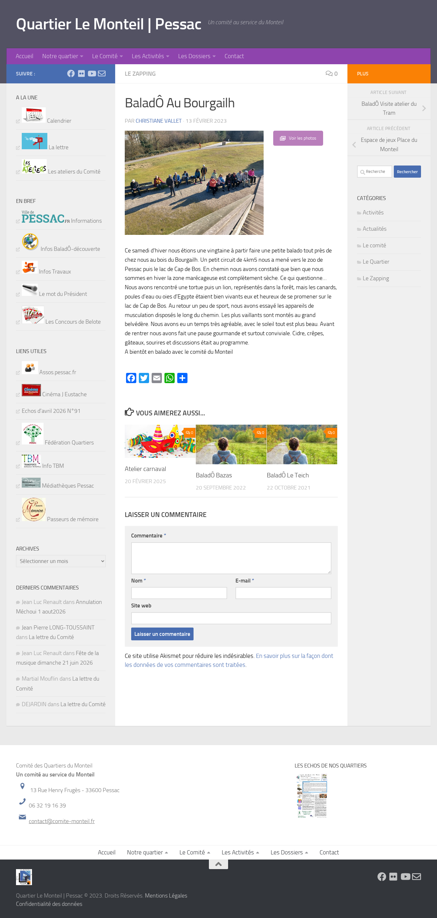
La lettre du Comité (51, 637)
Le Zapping (140, 73)
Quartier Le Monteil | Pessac (108, 24)
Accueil (24, 56)
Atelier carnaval (145, 469)
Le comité (374, 245)
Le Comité (105, 56)
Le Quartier (376, 261)
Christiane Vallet (159, 121)
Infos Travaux (54, 271)
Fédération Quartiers (69, 442)
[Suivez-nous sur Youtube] (91, 73)
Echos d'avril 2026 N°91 (51, 410)
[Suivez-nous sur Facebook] (71, 73)
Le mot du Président (62, 293)
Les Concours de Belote (72, 321)
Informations (86, 220)
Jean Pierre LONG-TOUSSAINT (58, 627)
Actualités (374, 228)
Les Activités (148, 56)
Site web (141, 605)
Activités (373, 212)
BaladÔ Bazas (214, 475)
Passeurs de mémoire (72, 519)
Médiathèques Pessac (67, 485)
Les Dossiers (194, 56)
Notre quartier (60, 56)
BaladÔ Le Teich (288, 475)
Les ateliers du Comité (73, 171)
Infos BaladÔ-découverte (69, 248)
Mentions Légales (166, 895)
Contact (234, 56)
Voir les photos (302, 138)
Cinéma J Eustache (64, 394)
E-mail (244, 580)
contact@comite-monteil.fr (62, 821)
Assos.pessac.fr (57, 372)
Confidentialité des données (49, 903)
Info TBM (52, 465)
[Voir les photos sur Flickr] (81, 73)
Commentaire (148, 535)
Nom (138, 580)
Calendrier (58, 120)
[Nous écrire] (102, 73)
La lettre (57, 147)
